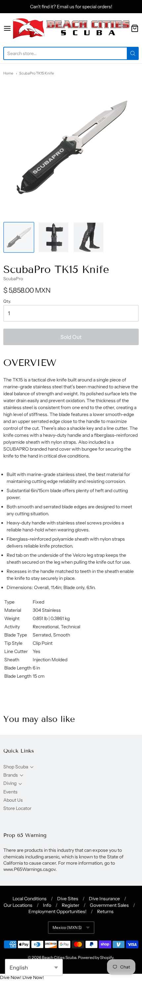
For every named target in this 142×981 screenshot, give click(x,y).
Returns (105, 911)
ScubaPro (13, 278)
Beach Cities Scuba (59, 957)
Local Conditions (30, 899)
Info (47, 905)
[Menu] (7, 28)
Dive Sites (67, 899)
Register (70, 905)
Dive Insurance (104, 899)
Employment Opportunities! (57, 911)
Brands (10, 775)
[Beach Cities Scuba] (71, 28)
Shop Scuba (15, 767)
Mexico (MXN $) (67, 927)
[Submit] (133, 53)
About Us (13, 800)
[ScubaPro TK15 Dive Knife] (18, 237)
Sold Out (71, 337)
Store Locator (17, 808)
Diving (10, 783)
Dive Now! (10, 977)
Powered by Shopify (95, 957)
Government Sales (109, 905)
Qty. (7, 301)
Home (8, 73)
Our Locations (18, 905)
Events (10, 792)
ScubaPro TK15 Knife (36, 73)
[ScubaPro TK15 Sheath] (53, 237)
